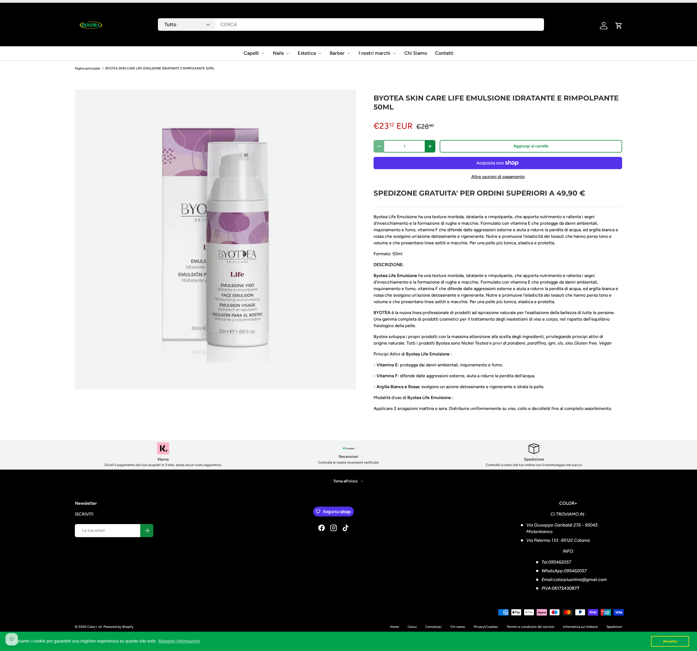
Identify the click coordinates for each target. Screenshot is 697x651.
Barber (337, 53)
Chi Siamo (415, 53)
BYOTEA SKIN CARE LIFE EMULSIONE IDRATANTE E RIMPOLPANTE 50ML (159, 68)
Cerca (412, 627)
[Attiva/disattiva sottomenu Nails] (287, 53)
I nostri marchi (374, 53)
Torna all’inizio (345, 481)
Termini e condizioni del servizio (530, 627)
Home (394, 627)
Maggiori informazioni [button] (179, 641)
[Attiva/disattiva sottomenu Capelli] (262, 53)
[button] (619, 26)
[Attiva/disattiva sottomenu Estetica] (319, 53)
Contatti (444, 53)
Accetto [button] (670, 641)
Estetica (307, 53)
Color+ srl (94, 627)
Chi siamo (457, 627)
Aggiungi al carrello (531, 146)
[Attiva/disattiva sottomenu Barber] (348, 53)
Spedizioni (614, 627)
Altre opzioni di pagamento (498, 176)
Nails (278, 53)
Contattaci (433, 627)
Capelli (251, 53)
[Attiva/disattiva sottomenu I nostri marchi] (394, 53)
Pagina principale (87, 68)
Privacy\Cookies (486, 627)
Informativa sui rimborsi (580, 627)
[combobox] (351, 24)
